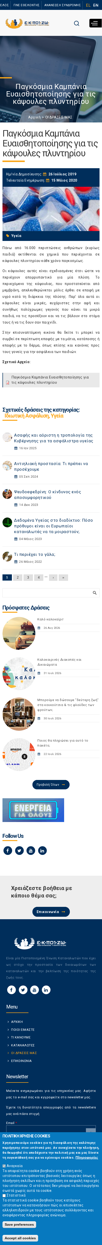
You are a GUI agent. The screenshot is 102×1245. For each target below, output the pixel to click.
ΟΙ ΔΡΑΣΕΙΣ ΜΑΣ (59, 117)
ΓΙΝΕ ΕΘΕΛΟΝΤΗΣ (27, 5)
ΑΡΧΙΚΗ (17, 1022)
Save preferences (19, 1224)
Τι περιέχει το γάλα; (34, 554)
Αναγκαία (15, 1166)
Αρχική (34, 117)
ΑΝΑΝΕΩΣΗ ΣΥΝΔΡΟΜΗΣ (62, 5)
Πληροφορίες (87, 1157)
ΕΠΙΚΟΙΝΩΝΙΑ (21, 1061)
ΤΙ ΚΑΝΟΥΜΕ (20, 1037)
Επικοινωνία (48, 912)
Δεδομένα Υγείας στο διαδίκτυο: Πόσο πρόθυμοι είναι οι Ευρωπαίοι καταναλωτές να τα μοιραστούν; (53, 526)
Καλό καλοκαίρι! (50, 619)
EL (88, 5)
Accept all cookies (20, 1238)
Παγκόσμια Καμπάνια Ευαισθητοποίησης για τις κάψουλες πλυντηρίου (50, 380)
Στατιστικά (16, 1195)
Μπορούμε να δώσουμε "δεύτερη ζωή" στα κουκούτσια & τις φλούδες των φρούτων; (68, 705)
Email (11, 1123)
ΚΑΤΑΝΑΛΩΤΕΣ (23, 1045)
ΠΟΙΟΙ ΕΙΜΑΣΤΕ (23, 1030)
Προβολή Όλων (48, 784)
